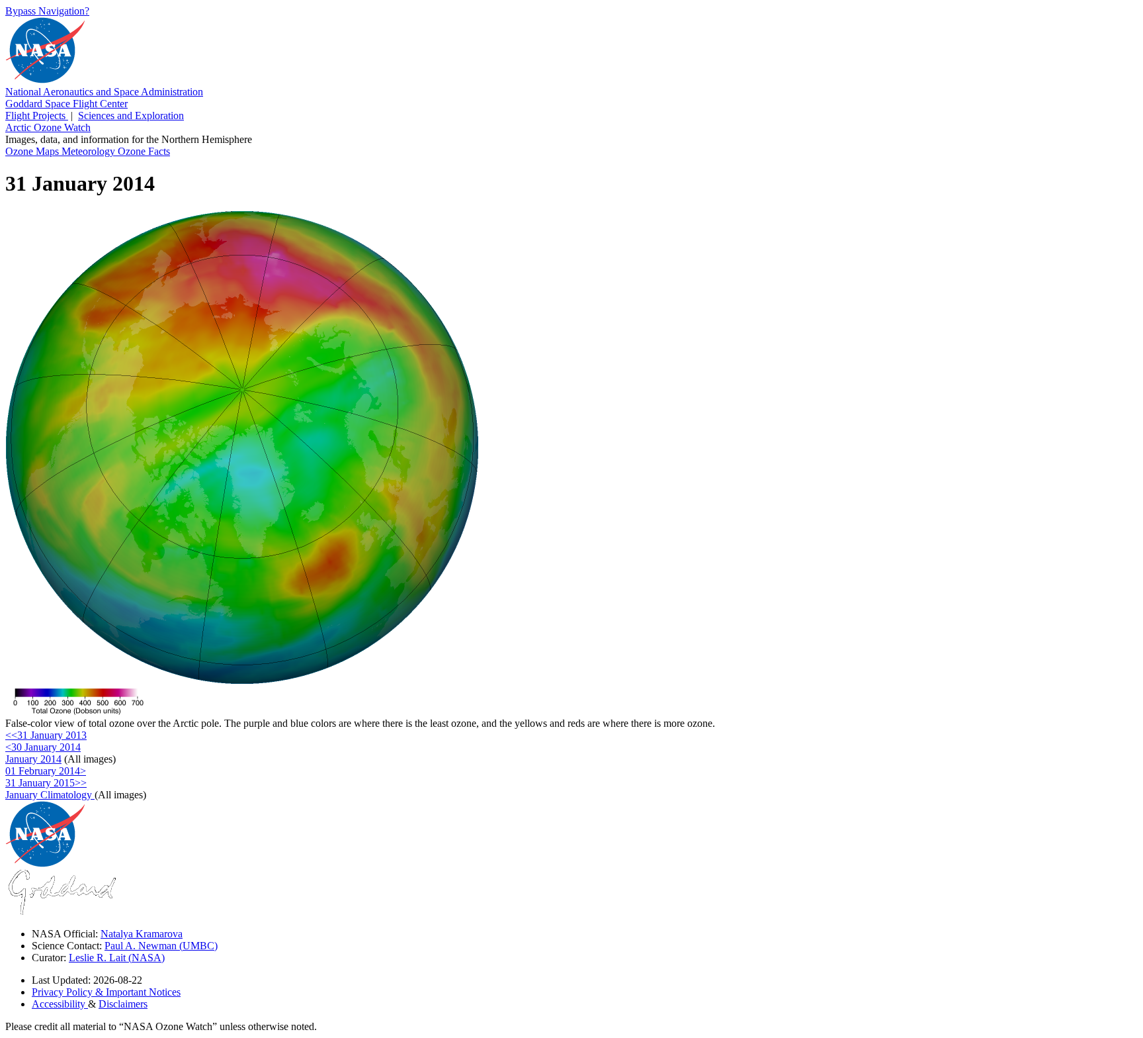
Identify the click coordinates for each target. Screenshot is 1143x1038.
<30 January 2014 (43, 747)
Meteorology (90, 151)
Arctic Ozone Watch (48, 127)
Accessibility (60, 1004)
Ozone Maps (33, 151)
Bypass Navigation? (47, 11)
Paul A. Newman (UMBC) (161, 945)
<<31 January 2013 (46, 735)
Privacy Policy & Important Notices (106, 992)
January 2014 (33, 759)
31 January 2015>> (46, 782)
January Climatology (50, 794)
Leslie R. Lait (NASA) (117, 957)
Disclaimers (123, 1004)
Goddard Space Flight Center (66, 103)
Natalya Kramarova (142, 933)
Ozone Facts (144, 151)
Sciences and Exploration (131, 115)
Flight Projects (36, 115)
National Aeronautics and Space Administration (104, 91)
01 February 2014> (45, 771)
